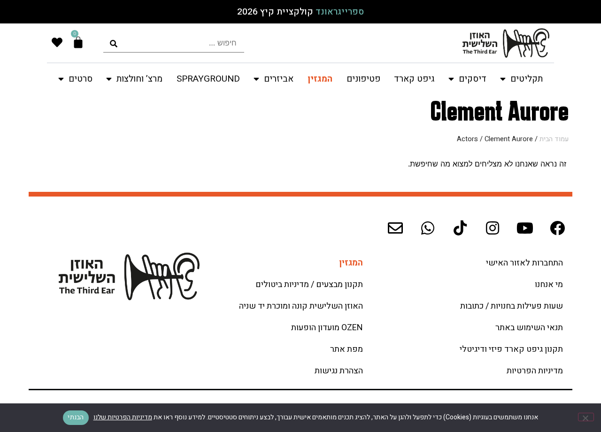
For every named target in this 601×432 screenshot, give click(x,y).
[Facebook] (557, 228)
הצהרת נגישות (339, 370)
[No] (586, 417)
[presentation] (173, 43)
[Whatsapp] (428, 228)
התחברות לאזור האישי (524, 263)
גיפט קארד (414, 78)
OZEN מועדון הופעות (327, 327)
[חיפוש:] (173, 43)
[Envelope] (395, 228)
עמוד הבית (554, 139)
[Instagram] (493, 228)
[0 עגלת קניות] (78, 42)
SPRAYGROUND (208, 78)
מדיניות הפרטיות (535, 370)
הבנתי (76, 417)
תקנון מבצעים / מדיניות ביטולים (309, 284)
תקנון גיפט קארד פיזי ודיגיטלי (511, 349)
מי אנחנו (549, 284)
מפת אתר (346, 349)
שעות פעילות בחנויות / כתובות (511, 306)
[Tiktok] (460, 228)
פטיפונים (363, 78)
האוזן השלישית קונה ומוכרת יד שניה (301, 306)
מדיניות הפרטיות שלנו (122, 417)
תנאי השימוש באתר (529, 327)
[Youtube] (525, 228)
